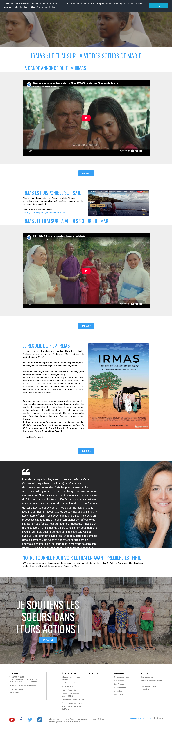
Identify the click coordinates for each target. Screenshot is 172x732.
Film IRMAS (118, 695)
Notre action (119, 680)
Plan (150, 718)
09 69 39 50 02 (32, 679)
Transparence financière (72, 703)
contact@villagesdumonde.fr (26, 685)
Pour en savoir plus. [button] (46, 7)
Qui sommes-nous (121, 677)
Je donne (86, 173)
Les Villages (119, 684)
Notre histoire (67, 687)
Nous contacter (146, 677)
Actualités (118, 691)
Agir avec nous (120, 688)
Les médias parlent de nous (73, 699)
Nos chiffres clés (69, 690)
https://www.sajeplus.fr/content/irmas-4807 (44, 212)
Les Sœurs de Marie (70, 683)
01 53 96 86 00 (18, 677)
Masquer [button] (159, 6)
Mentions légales (137, 718)
